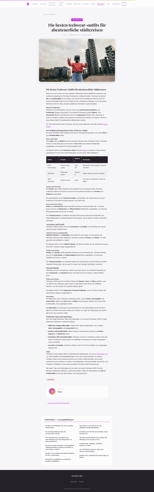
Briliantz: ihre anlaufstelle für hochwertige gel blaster (93, 456)
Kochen (93, 4)
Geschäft (69, 4)
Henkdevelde (77, 476)
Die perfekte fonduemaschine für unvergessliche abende (55, 432)
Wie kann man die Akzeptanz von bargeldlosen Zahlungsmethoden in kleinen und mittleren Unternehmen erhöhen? (59, 447)
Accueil (45, 14)
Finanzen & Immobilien (52, 4)
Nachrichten (100, 4)
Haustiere (85, 4)
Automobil (43, 4)
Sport (108, 4)
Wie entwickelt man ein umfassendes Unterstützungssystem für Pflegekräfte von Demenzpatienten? (58, 439)
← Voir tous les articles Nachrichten (57, 403)
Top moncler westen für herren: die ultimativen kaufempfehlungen (90, 426)
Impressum (73, 481)
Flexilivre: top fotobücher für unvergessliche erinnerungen (59, 426)
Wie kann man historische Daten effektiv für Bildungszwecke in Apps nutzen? (93, 438)
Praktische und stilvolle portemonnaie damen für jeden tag (93, 432)
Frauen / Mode (61, 4)
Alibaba (84, 150)
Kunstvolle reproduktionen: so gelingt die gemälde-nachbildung (58, 460)
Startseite (35, 4)
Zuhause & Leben (124, 4)
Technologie (115, 4)
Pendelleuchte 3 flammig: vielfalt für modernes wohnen (90, 444)
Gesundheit (77, 4)
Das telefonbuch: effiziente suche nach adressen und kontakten (91, 450)
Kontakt (81, 481)
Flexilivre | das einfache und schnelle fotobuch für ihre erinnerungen (59, 454)
